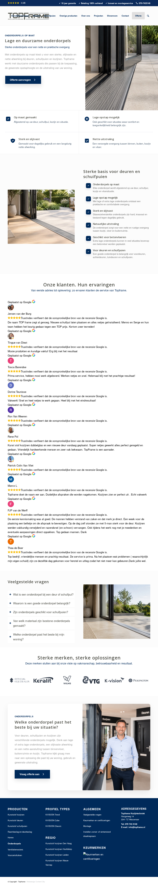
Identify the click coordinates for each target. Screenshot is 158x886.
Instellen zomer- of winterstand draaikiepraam (97, 834)
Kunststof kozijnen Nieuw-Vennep (57, 862)
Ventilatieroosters (15, 849)
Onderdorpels (14, 843)
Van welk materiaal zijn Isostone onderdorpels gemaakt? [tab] (41, 623)
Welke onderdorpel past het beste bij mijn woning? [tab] (38, 636)
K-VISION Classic (53, 826)
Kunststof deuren (15, 820)
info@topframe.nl (137, 827)
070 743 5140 (131, 824)
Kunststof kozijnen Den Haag (59, 843)
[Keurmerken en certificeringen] (97, 856)
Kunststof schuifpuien (17, 826)
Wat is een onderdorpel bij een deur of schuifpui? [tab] (43, 594)
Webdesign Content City (36, 881)
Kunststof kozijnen (16, 814)
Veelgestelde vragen (92, 814)
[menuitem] (20, 15)
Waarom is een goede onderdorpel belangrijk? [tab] (41, 603)
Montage (87, 826)
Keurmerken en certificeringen (96, 820)
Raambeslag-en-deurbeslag (20, 831)
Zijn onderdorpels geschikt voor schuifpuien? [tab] (40, 612)
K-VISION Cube (52, 820)
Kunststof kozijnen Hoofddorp (59, 849)
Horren (11, 837)
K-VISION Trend (53, 814)
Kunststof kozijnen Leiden (57, 854)
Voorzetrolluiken (15, 855)
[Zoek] (148, 15)
